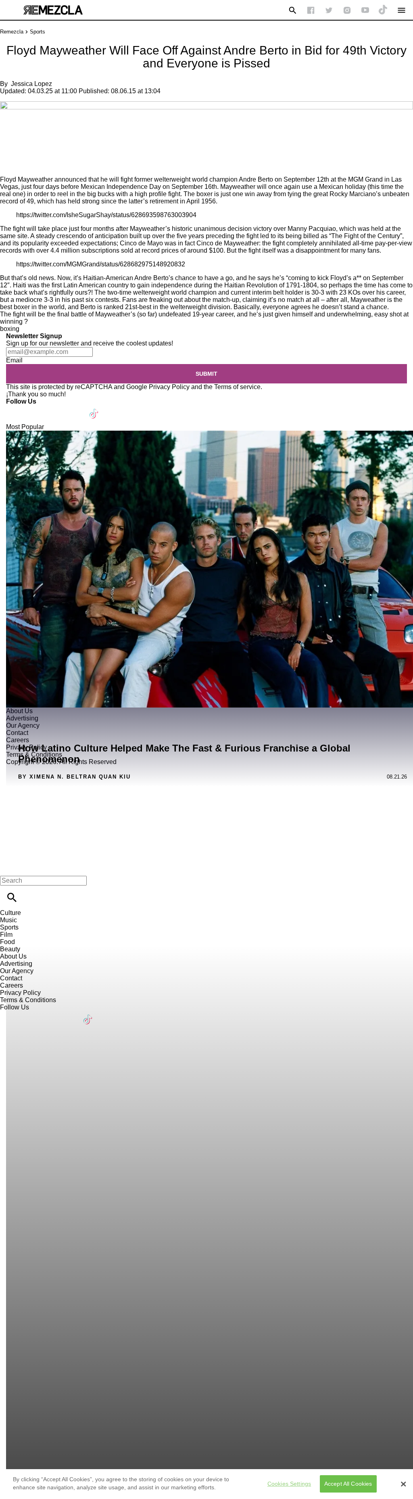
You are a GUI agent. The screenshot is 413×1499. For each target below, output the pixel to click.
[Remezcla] (52, 10)
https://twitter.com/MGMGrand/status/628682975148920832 (100, 264)
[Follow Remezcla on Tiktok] (94, 408)
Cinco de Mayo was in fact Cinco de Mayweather (189, 243)
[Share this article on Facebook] (30, 124)
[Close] (403, 1484)
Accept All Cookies (348, 1483)
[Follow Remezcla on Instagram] (347, 10)
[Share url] (9, 167)
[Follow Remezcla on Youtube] (75, 408)
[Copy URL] (19, 149)
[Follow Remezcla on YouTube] (365, 10)
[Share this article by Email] (68, 124)
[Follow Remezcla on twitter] (329, 10)
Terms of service (237, 386)
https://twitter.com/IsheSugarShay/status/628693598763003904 (106, 214)
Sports (37, 32)
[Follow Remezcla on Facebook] (311, 10)
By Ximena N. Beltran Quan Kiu (74, 776)
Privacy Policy (169, 386)
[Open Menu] (401, 10)
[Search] (293, 10)
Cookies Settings (289, 1483)
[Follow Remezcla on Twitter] (36, 408)
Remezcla (11, 32)
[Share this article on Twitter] (49, 124)
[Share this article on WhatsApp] (10, 124)
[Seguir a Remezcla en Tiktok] (383, 10)
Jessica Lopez (31, 83)
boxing (9, 328)
